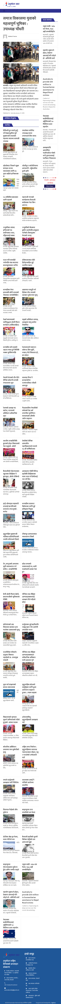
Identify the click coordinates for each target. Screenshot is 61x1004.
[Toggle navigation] (4, 10)
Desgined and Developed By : (46, 1003)
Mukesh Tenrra (12, 36)
